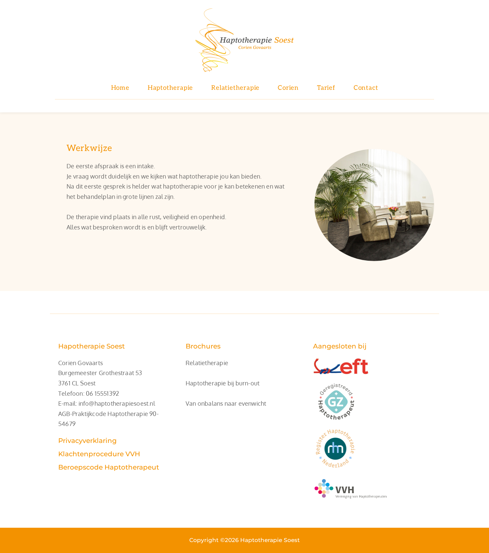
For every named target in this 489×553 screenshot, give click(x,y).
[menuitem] (120, 88)
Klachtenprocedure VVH (99, 454)
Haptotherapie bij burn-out (222, 383)
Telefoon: (72, 393)
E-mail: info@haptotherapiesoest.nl (106, 403)
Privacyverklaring (87, 441)
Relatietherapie (207, 362)
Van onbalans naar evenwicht (226, 403)
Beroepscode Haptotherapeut (108, 467)
